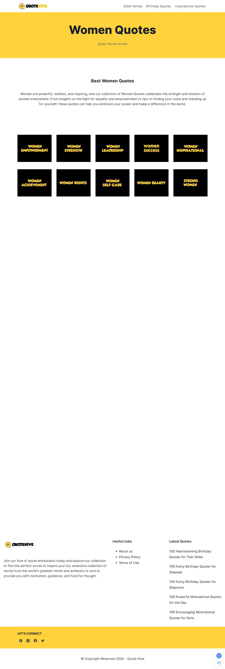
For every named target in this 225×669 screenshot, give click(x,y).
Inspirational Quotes (190, 6)
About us (126, 551)
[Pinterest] (20, 640)
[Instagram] (28, 640)
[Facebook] (35, 640)
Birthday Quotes (158, 6)
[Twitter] (43, 640)
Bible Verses (133, 6)
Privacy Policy (129, 557)
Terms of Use (129, 563)
